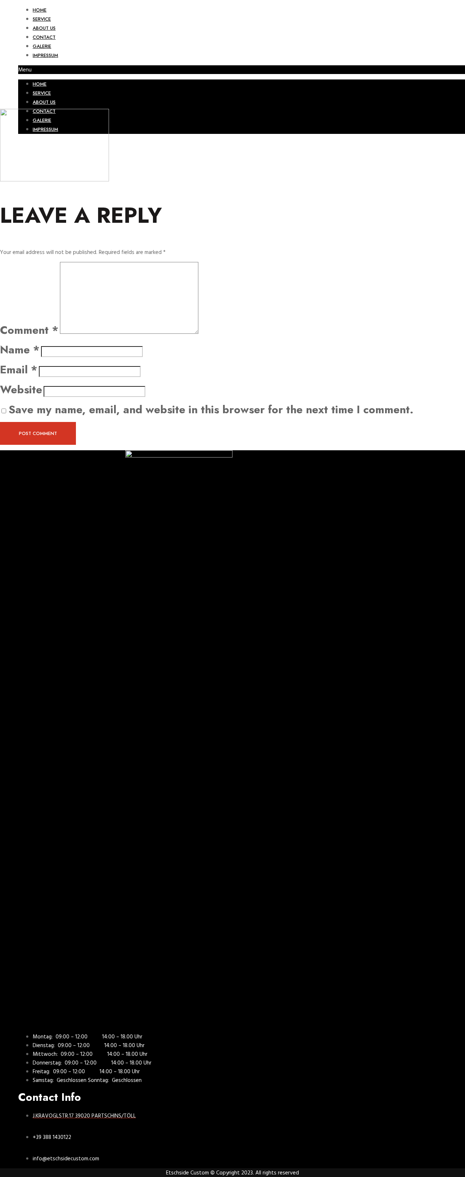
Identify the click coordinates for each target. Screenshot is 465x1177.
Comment (29, 330)
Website (21, 389)
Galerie (42, 46)
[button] (241, 69)
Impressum (45, 55)
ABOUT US (44, 28)
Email (18, 369)
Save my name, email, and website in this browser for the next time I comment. (211, 409)
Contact (44, 37)
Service (42, 19)
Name (20, 349)
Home (39, 10)
